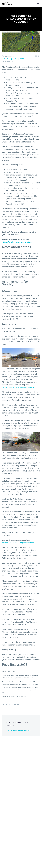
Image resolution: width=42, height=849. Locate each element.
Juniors (5, 58)
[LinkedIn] (15, 704)
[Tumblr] (12, 704)
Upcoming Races (17, 58)
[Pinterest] (9, 704)
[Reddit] (18, 704)
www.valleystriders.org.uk (24, 782)
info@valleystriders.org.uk (23, 778)
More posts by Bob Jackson (19, 730)
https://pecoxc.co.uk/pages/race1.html (18, 387)
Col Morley (20, 806)
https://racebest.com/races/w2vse (17, 242)
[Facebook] (3, 704)
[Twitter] (6, 704)
